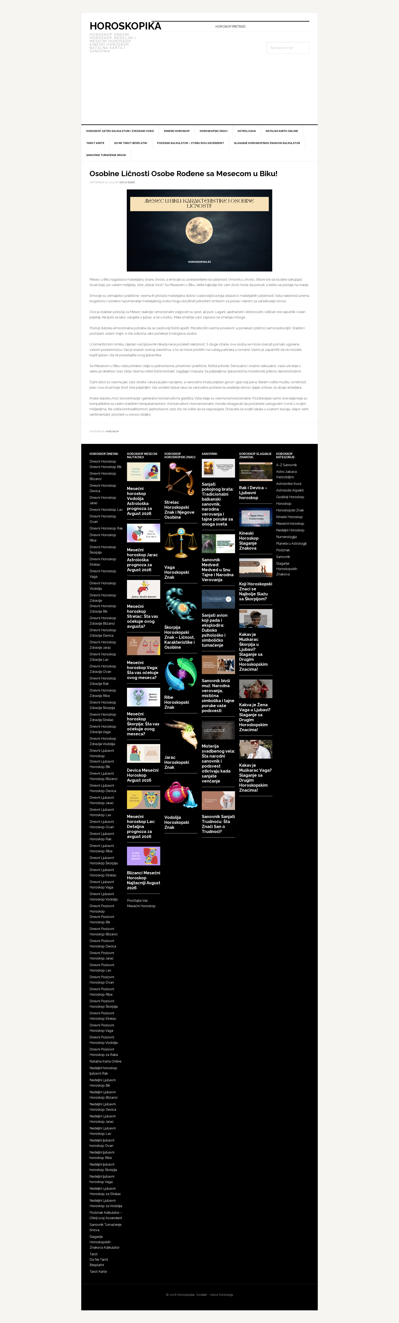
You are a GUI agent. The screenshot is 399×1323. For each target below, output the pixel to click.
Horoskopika (125, 26)
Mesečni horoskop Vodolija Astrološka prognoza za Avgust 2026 (139, 501)
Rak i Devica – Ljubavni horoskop (253, 492)
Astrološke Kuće (288, 484)
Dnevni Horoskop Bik (106, 467)
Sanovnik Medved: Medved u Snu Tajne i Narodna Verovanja (218, 569)
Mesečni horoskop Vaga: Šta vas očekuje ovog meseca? (143, 670)
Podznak (283, 550)
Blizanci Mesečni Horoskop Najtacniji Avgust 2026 (143, 880)
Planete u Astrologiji (291, 543)
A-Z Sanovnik (286, 465)
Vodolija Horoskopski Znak (176, 822)
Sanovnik (283, 557)
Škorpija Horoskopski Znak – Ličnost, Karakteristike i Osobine (179, 637)
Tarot (94, 1254)
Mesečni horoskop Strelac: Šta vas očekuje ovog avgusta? (142, 616)
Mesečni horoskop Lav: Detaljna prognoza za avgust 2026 (141, 826)
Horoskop (112, 431)
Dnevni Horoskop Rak (106, 528)
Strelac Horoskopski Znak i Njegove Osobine (179, 510)
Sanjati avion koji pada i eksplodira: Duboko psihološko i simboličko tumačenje (215, 630)
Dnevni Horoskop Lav (106, 510)
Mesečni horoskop (290, 524)
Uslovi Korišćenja (221, 1294)
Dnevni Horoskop (103, 461)
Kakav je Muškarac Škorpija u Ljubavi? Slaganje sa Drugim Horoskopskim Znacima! (253, 652)
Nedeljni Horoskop (290, 530)
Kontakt (202, 1294)
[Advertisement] (199, 93)
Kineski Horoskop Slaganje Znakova (249, 541)
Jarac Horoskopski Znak (176, 762)
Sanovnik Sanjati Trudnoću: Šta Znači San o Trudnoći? (218, 824)
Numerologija (286, 537)
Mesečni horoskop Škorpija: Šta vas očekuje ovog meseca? (143, 723)
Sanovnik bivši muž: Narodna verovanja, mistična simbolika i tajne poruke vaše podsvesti (218, 695)
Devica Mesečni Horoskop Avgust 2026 (143, 775)
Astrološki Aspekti (290, 490)
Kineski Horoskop (289, 517)
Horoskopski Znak (290, 510)
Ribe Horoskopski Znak (176, 702)
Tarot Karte (98, 1272)
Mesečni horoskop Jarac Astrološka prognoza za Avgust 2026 (142, 559)
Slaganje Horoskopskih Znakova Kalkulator (104, 1242)
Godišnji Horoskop (290, 497)
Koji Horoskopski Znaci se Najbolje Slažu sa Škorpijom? (255, 591)
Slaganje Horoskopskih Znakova (286, 568)
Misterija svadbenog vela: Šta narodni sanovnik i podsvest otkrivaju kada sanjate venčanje (218, 764)
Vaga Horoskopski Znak (176, 572)
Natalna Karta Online (105, 1061)
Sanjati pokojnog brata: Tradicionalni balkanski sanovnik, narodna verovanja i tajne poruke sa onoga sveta (218, 504)
